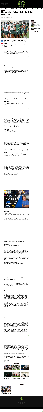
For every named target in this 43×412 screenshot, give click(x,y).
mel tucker (16, 353)
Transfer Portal (23, 8)
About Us (16, 404)
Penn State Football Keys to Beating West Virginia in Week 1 (14, 195)
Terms (23, 404)
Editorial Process (20, 404)
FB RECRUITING (19, 8)
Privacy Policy (26, 404)
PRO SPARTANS (31, 8)
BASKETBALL (8, 8)
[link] (5, 195)
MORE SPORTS (27, 8)
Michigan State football (9, 45)
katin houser (12, 353)
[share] (27, 195)
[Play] (21, 192)
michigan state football (21, 353)
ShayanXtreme (23, 408)
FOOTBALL (16, 8)
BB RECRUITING (12, 8)
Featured (9, 353)
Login (37, 8)
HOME (5, 8)
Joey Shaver (8, 360)
